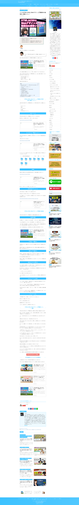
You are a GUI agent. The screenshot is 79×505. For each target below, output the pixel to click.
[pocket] (33, 409)
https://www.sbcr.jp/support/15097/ (25, 174)
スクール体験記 (29, 4)
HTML (39, 429)
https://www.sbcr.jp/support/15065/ (25, 140)
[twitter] (29, 409)
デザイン (35, 429)
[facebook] (31, 409)
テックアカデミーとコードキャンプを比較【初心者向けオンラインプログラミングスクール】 (26, 439)
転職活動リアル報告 (36, 4)
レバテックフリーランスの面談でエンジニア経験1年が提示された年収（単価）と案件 (26, 482)
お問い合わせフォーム (44, 499)
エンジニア (26, 428)
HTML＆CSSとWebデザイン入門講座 (32, 354)
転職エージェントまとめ (49, 4)
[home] (57, 58)
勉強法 (33, 429)
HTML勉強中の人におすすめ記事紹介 (26, 96)
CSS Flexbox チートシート (25, 88)
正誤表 (23, 87)
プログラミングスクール (43, 4)
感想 (27, 429)
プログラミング (22, 428)
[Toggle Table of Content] (38, 84)
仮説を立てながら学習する (25, 92)
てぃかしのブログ (21, 2)
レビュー (24, 429)
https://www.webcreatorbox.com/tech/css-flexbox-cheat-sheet (29, 198)
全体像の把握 (23, 90)
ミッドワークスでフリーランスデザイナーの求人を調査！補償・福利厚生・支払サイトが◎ (26, 450)
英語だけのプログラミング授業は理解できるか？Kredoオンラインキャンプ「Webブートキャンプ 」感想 (26, 472)
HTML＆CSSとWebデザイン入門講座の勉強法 (27, 89)
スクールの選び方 (56, 4)
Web (37, 429)
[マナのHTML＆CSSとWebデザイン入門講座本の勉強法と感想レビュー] (35, 409)
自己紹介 (35, 499)
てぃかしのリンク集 (39, 499)
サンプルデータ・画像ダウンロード (26, 86)
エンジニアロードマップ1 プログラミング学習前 (23, 4)
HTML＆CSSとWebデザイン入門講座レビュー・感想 (28, 95)
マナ (25, 429)
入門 (22, 429)
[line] (37, 409)
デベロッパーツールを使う (25, 93)
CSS (40, 429)
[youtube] (55, 58)
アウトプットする (24, 94)
